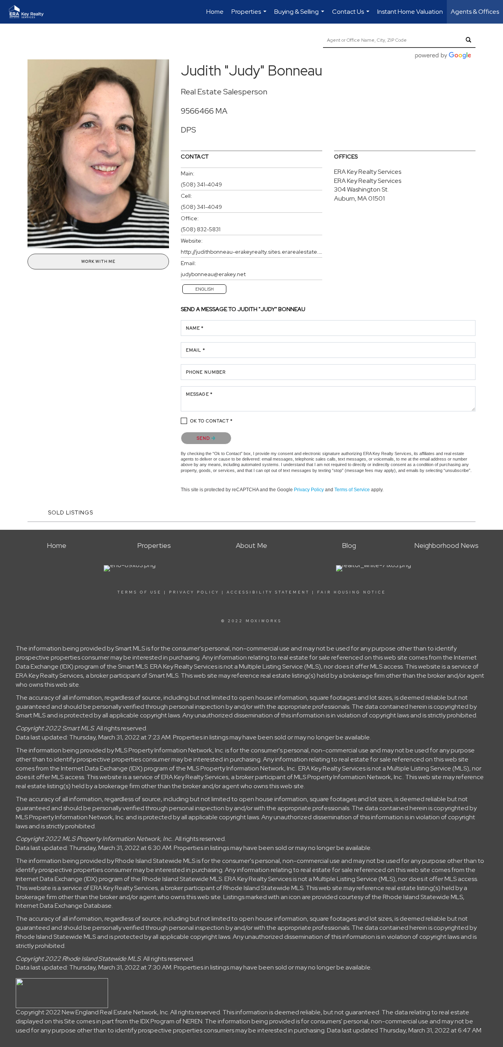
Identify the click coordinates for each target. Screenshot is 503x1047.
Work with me (98, 261)
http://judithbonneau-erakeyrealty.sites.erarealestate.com (251, 251)
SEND (204, 438)
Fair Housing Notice (351, 592)
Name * (195, 328)
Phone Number (206, 372)
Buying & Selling (300, 15)
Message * (199, 394)
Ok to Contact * (211, 421)
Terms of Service (352, 489)
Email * (195, 350)
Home (215, 11)
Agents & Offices (475, 11)
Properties (249, 15)
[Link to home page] (30, 12)
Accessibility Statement (268, 592)
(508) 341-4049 (201, 184)
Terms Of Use (139, 592)
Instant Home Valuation (410, 11)
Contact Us (351, 15)
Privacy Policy (309, 489)
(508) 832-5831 (200, 229)
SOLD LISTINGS (70, 512)
